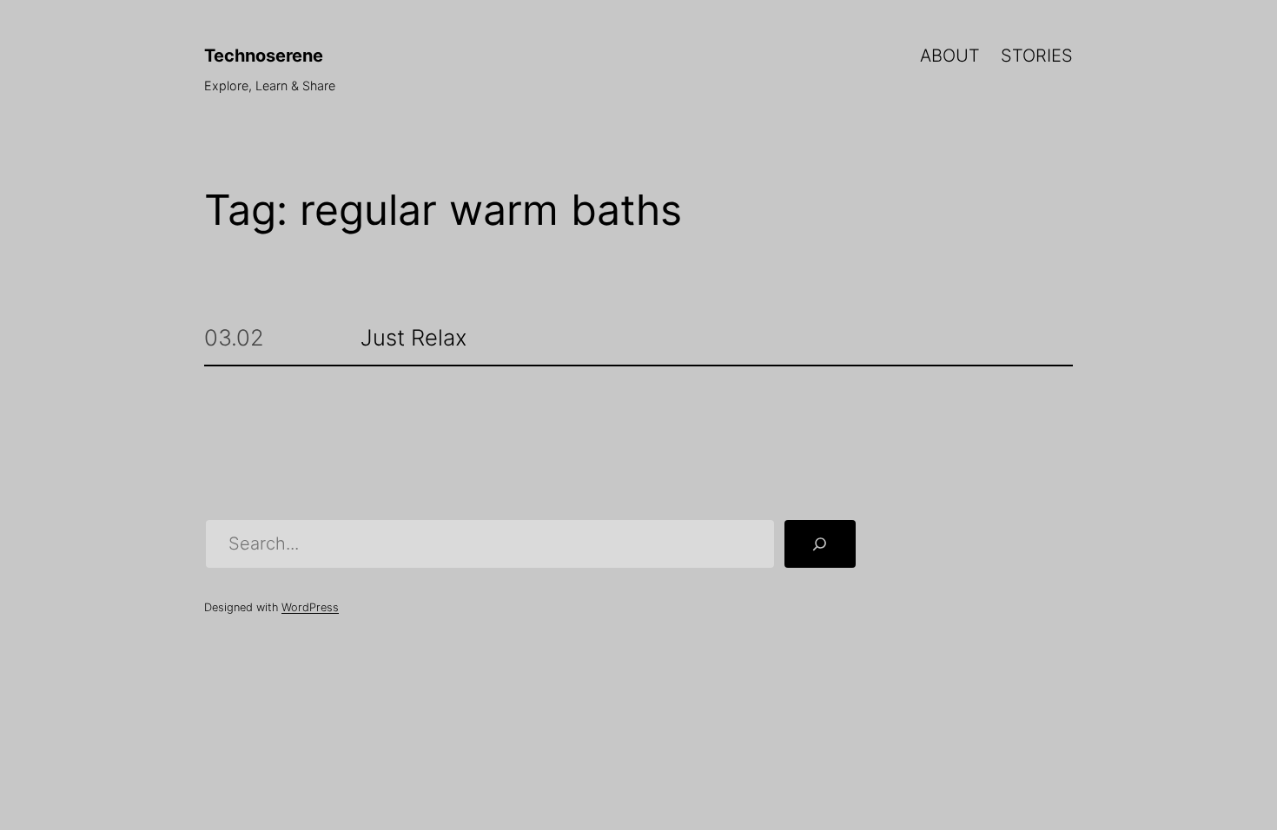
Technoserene (263, 55)
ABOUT (950, 55)
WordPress (310, 607)
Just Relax (413, 338)
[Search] (820, 544)
